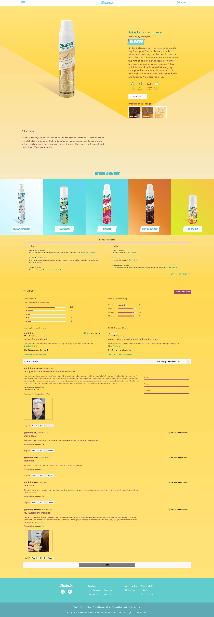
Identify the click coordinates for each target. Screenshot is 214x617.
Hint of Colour (94, 590)
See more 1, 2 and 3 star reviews (120, 354)
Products (92, 586)
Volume (107, 594)
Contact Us (148, 594)
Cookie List (135, 607)
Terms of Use (79, 607)
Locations (131, 590)
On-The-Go (93, 594)
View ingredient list (43, 147)
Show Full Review (30, 346)
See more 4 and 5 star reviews (35, 354)
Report (50, 426)
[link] (140, 32)
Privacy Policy (92, 607)
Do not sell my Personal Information (114, 607)
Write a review (157, 32)
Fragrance (108, 590)
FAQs (145, 590)
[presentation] (38, 409)
